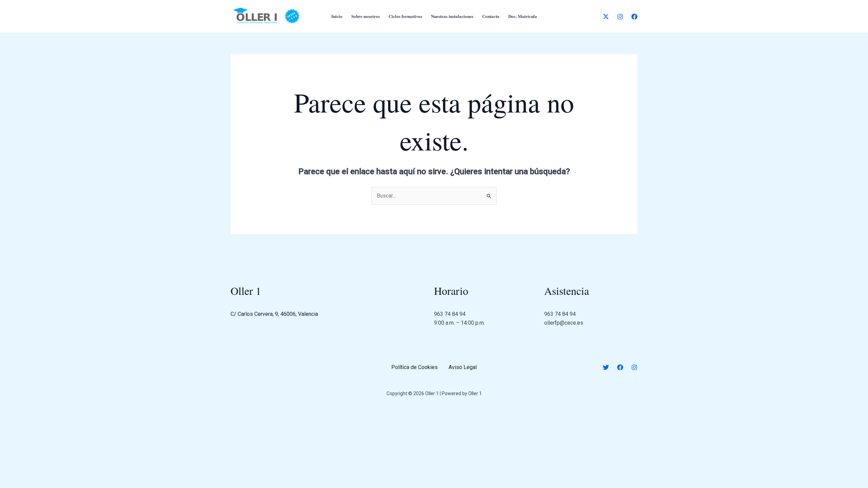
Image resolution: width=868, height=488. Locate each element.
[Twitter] (606, 367)
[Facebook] (634, 17)
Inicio (336, 16)
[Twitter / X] (606, 17)
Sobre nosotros (365, 16)
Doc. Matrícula (522, 16)
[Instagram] (620, 17)
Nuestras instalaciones (452, 16)
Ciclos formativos (405, 16)
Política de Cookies (414, 367)
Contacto (490, 16)
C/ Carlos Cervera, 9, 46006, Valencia (274, 314)
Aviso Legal (463, 367)
